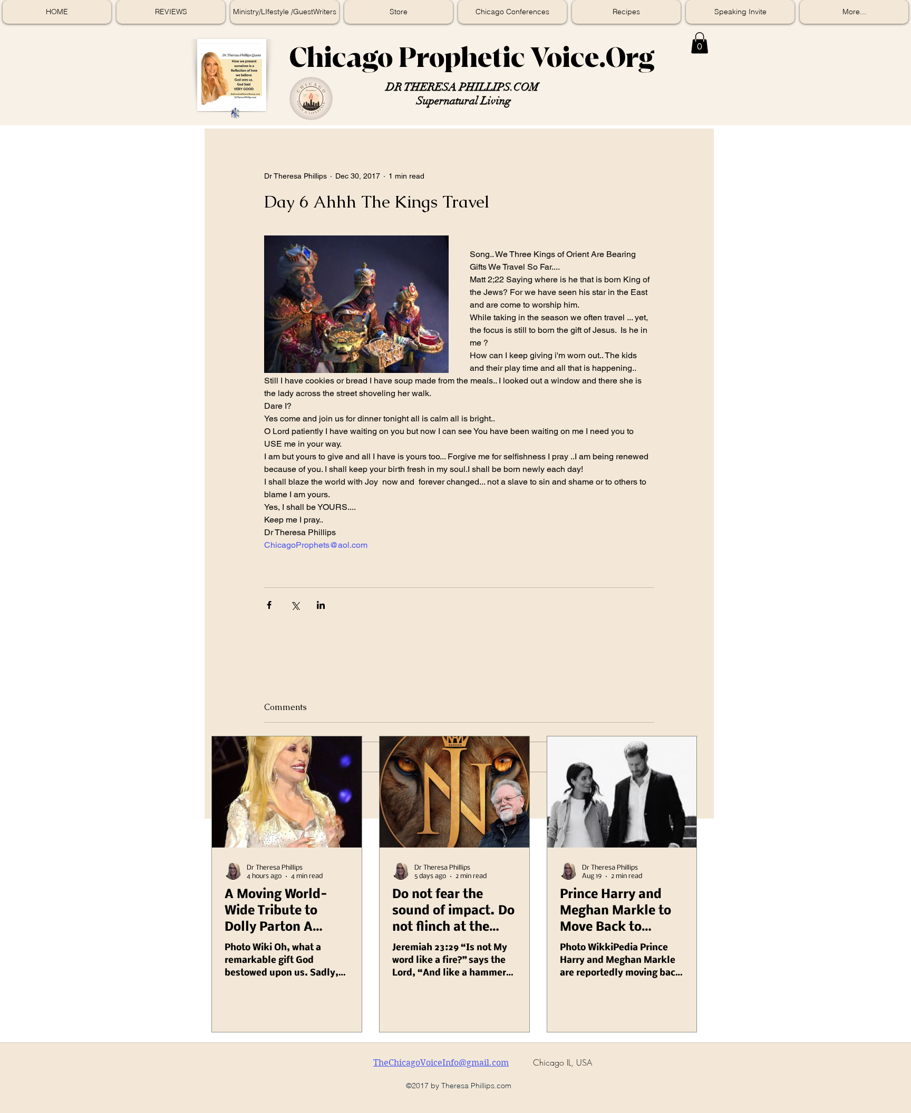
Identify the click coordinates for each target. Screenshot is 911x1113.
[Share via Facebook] (269, 605)
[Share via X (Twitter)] (295, 605)
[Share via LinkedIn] (321, 605)
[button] (700, 43)
